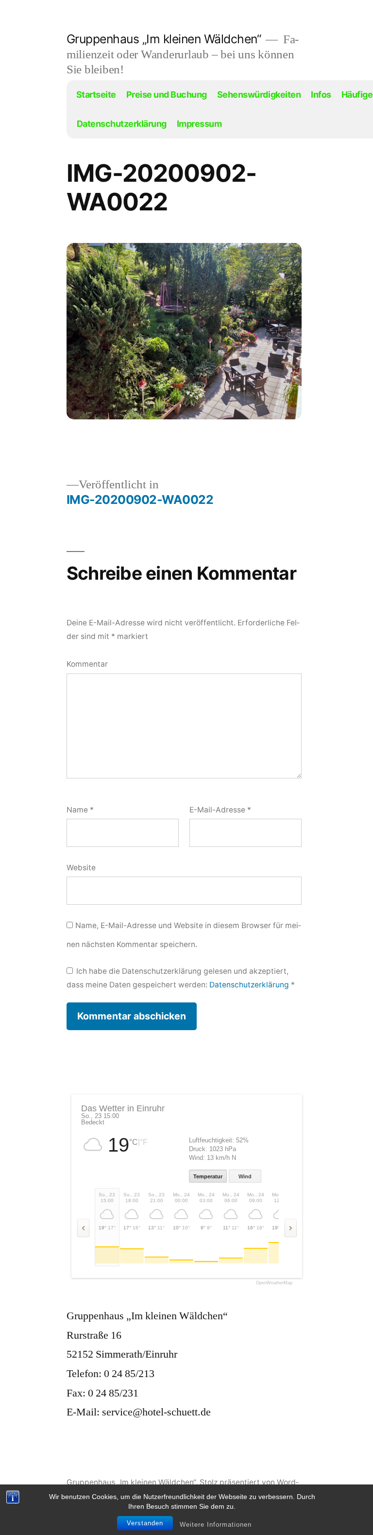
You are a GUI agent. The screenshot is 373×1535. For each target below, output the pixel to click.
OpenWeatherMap (274, 1283)
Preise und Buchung (166, 94)
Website (81, 867)
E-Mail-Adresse (220, 809)
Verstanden (145, 1523)
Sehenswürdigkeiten (259, 94)
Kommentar (87, 664)
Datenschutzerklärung (122, 124)
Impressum (199, 124)
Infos (321, 94)
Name (80, 809)
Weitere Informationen (216, 1524)
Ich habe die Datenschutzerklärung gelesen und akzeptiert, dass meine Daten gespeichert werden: (181, 977)
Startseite (96, 94)
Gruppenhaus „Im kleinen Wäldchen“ (164, 39)
